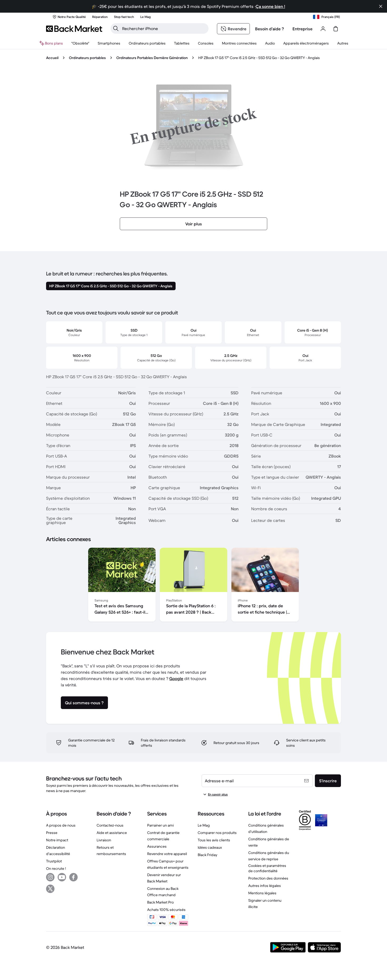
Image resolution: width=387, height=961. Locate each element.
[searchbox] (163, 28)
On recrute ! (56, 868)
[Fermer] (380, 6)
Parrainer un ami (160, 825)
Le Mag (204, 825)
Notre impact (57, 840)
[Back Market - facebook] (73, 877)
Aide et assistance (112, 832)
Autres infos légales (264, 885)
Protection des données (268, 878)
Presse (51, 832)
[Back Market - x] (50, 889)
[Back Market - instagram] (50, 877)
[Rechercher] (116, 28)
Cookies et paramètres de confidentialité (267, 868)
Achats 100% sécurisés (166, 909)
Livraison (104, 840)
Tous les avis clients (214, 840)
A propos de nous (61, 825)
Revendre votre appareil (167, 853)
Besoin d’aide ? (269, 28)
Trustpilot (54, 861)
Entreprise (302, 28)
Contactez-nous (110, 825)
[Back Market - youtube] (62, 877)
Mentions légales (262, 893)
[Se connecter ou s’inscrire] (323, 28)
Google (176, 678)
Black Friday (207, 854)
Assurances (157, 846)
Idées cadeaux (210, 847)
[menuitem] (109, 43)
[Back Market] (74, 29)
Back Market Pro (160, 902)
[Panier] (335, 28)
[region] (193, 586)
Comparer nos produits (217, 832)
